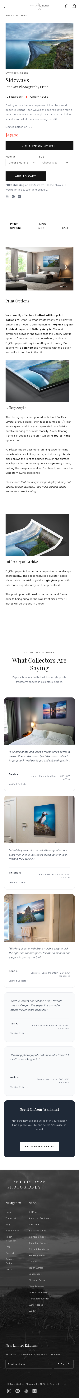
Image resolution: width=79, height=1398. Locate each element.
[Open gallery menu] (5, 6)
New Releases (36, 1286)
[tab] (45, 226)
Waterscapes (36, 1304)
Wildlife (33, 1310)
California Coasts (38, 1236)
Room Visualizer (11, 1238)
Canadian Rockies (38, 1242)
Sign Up (63, 1364)
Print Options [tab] (15, 225)
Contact (10, 1253)
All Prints (34, 1212)
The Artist (11, 1218)
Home (9, 15)
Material (10, 156)
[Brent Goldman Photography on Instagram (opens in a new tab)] (7, 196)
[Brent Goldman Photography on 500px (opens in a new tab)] (26, 1391)
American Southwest (40, 1218)
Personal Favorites (39, 1298)
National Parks (37, 1280)
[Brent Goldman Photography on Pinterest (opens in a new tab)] (17, 1391)
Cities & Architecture (40, 1249)
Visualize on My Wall (39, 146)
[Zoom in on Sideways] (67, 65)
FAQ (8, 1246)
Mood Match (12, 1230)
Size (41, 156)
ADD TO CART (25, 176)
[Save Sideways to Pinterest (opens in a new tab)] (13, 196)
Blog (8, 1224)
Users (9, 1269)
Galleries (21, 15)
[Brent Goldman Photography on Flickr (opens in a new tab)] (19, 196)
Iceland (33, 1261)
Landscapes (35, 1273)
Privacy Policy (10, 1261)
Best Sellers (35, 1224)
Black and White (37, 1230)
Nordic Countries (38, 1292)
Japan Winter (36, 1267)
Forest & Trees (37, 1255)
